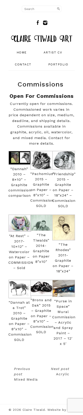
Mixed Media (26, 374)
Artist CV (53, 52)
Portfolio (58, 64)
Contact (23, 64)
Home (22, 52)
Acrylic (60, 371)
